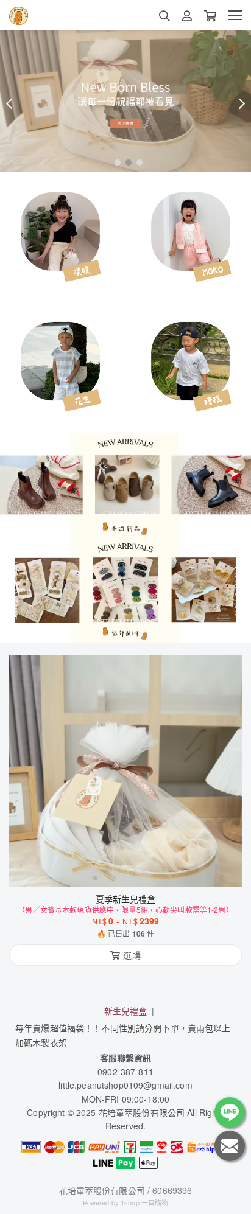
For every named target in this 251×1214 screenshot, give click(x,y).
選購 (131, 870)
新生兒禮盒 (125, 1011)
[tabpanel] (125, 101)
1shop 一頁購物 (144, 1202)
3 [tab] (136, 162)
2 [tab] (125, 162)
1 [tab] (114, 162)
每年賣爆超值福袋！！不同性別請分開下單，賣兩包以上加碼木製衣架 (123, 1035)
